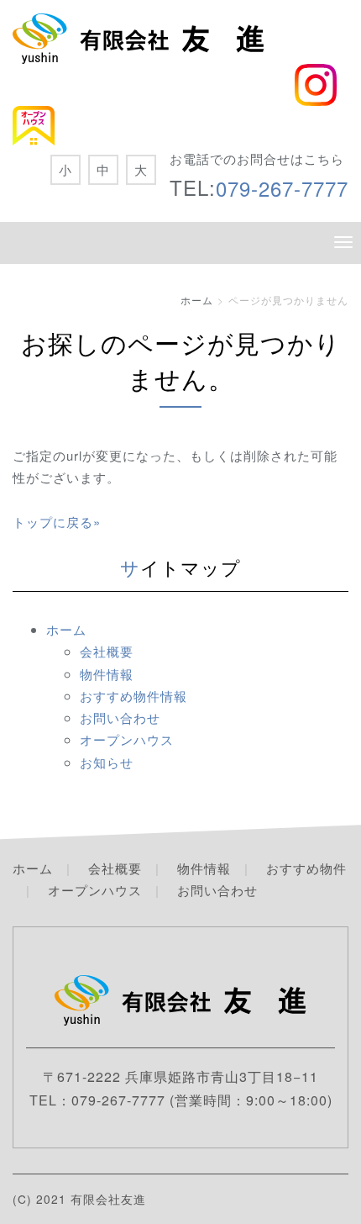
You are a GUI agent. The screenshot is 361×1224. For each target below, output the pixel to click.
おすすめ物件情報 (133, 695)
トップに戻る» (57, 521)
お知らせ (106, 762)
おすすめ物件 (306, 868)
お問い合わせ (120, 717)
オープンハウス (127, 739)
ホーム (196, 300)
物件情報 (106, 674)
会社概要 (106, 651)
